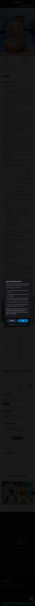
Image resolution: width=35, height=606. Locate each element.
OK (23, 321)
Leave (12, 321)
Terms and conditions (20, 324)
